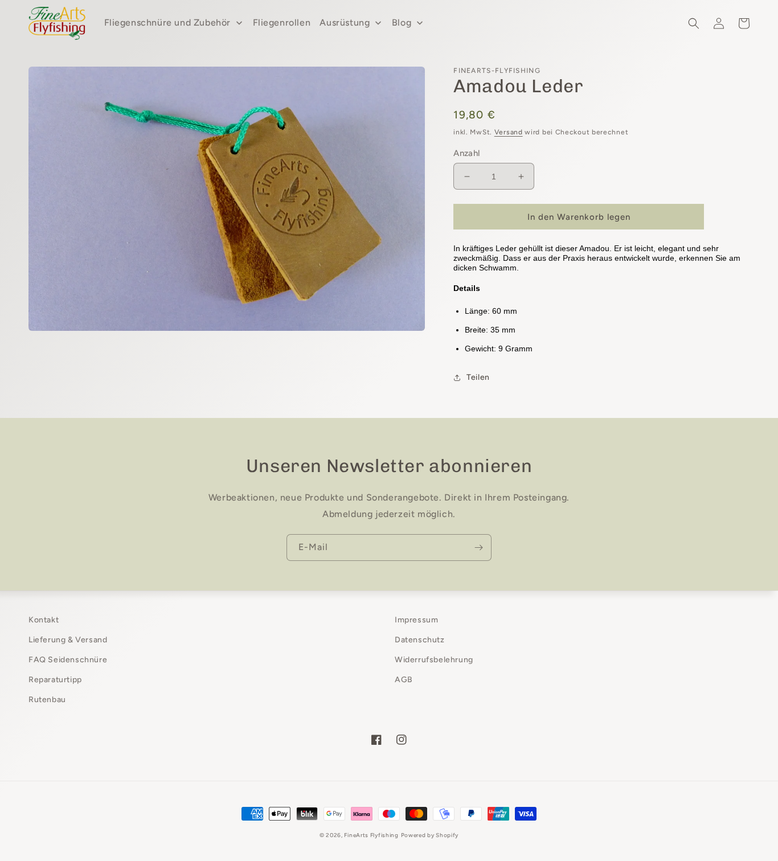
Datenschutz (420, 640)
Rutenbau (47, 699)
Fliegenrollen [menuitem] (282, 22)
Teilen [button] (478, 377)
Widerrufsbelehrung (434, 660)
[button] (693, 23)
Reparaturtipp (55, 679)
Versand (508, 132)
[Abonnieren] (478, 547)
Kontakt (43, 620)
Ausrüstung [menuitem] (345, 22)
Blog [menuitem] (401, 22)
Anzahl (466, 153)
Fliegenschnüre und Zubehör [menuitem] (167, 22)
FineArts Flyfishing (371, 835)
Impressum (416, 620)
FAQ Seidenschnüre (67, 660)
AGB (404, 679)
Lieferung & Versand (67, 640)
